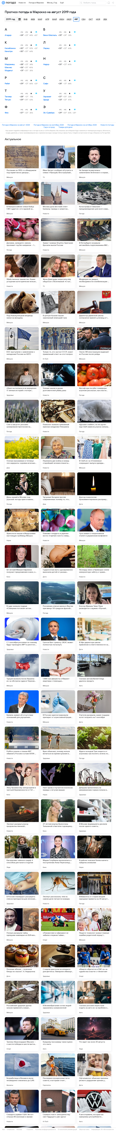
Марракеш (10, 64)
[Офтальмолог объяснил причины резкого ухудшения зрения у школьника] (94, 1070)
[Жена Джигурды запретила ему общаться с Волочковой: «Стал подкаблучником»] (58, 272)
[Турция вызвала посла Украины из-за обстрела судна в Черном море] (22, 671)
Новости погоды (107, 125)
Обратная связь (84, 1129)
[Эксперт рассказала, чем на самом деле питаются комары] (58, 889)
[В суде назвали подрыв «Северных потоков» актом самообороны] (22, 598)
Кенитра (8, 51)
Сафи (45, 84)
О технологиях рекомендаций (67, 1129)
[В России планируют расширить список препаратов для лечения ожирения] (22, 889)
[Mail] (3, 2)
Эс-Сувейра (48, 113)
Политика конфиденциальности (45, 1129)
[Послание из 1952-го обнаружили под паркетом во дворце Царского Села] (22, 163)
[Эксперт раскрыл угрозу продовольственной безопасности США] (22, 816)
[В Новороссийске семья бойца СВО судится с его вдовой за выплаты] (22, 199)
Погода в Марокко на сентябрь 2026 (49, 125)
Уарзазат (47, 97)
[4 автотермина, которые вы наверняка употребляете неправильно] (94, 1107)
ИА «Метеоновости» (107, 1129)
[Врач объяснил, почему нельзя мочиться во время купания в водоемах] (58, 744)
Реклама (19, 1129)
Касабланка (10, 48)
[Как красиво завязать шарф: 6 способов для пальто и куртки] (22, 853)
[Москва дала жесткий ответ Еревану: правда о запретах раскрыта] (58, 199)
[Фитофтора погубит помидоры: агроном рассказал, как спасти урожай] (94, 380)
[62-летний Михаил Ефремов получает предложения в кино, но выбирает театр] (22, 562)
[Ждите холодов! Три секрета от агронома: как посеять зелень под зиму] (94, 744)
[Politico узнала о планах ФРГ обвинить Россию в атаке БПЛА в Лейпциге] (22, 744)
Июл (69, 19)
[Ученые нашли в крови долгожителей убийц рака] (58, 380)
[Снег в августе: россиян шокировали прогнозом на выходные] (22, 417)
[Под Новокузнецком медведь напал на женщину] (22, 308)
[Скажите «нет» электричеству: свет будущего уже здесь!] (58, 1107)
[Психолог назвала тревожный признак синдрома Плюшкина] (58, 417)
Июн (61, 19)
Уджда (46, 100)
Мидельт (9, 71)
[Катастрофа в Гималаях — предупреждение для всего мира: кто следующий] (94, 199)
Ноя (98, 19)
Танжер (8, 97)
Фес (7, 113)
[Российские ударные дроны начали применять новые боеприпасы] (22, 998)
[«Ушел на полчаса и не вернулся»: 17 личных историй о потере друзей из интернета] (22, 380)
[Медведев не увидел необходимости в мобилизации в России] (94, 272)
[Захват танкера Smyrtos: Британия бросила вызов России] (58, 235)
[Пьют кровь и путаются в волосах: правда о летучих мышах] (58, 780)
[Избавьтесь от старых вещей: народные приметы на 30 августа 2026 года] (94, 889)
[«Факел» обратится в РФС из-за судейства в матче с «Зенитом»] (94, 962)
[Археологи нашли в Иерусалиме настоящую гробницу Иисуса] (22, 526)
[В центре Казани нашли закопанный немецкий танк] (58, 308)
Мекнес (8, 68)
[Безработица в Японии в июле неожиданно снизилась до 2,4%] (22, 1070)
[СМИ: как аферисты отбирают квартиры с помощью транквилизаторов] (58, 671)
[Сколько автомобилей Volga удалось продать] (94, 671)
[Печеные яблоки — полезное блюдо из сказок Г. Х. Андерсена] (22, 962)
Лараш (46, 48)
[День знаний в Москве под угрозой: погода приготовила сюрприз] (22, 489)
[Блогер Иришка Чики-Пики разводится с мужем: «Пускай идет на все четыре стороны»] (94, 598)
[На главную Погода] (10, 2)
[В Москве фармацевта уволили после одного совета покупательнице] (94, 816)
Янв (25, 19)
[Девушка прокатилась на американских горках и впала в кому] (94, 780)
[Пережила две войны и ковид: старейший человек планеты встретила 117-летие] (58, 453)
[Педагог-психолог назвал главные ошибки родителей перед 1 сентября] (94, 925)
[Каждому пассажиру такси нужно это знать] (58, 1034)
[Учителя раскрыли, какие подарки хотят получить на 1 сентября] (94, 707)
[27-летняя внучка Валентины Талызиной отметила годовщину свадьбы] (58, 816)
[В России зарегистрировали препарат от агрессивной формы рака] (58, 707)
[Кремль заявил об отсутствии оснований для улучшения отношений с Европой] (22, 707)
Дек (105, 19)
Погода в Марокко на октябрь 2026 (82, 125)
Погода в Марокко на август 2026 (16, 125)
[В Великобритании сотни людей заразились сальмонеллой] (58, 998)
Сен (83, 19)
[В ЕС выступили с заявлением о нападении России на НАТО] (22, 344)
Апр (47, 19)
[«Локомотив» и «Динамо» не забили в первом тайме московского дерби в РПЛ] (58, 925)
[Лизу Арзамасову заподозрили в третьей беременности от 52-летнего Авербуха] (22, 780)
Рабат (7, 84)
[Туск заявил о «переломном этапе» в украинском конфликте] (94, 526)
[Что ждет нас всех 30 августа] (94, 1034)
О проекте (30, 1129)
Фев (33, 19)
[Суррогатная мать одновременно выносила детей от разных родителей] (58, 562)
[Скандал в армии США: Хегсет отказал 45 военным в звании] (22, 1107)
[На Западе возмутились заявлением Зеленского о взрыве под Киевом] (94, 163)
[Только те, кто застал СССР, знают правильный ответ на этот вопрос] (58, 344)
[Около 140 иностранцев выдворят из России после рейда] (94, 344)
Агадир (8, 35)
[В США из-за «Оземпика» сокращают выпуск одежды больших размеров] (94, 453)
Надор (46, 64)
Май (54, 19)
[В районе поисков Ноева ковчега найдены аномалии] (94, 853)
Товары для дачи (65, 127)
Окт (91, 19)
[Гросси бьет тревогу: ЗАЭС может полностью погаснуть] (58, 635)
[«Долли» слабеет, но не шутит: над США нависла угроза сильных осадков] (94, 417)
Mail (3, 1129)
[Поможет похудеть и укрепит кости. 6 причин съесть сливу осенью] (58, 526)
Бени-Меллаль (50, 35)
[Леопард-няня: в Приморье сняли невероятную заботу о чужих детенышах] (94, 562)
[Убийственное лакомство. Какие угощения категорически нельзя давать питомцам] (22, 272)
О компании (10, 1129)
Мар (40, 19)
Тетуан (8, 100)
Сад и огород (49, 127)
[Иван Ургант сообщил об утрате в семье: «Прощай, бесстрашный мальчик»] (58, 163)
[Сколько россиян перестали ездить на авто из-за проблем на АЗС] (94, 998)
